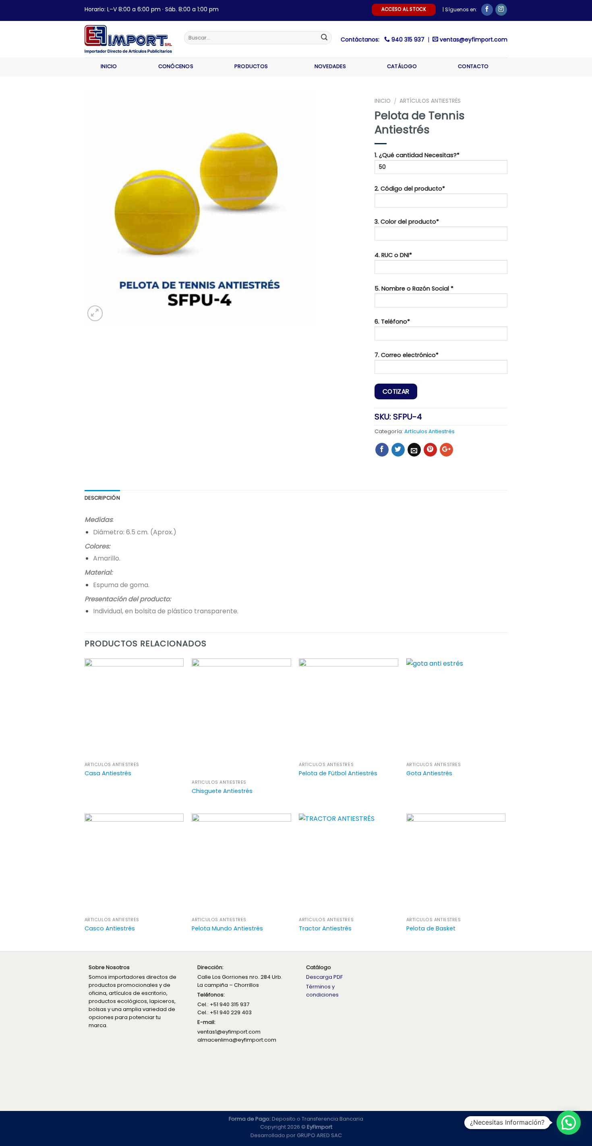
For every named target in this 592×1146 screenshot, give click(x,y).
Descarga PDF (324, 977)
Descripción (102, 497)
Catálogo (402, 66)
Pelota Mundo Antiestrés (227, 928)
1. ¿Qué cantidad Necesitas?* (417, 155)
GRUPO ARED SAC (319, 1135)
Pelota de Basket (430, 928)
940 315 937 (408, 39)
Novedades (330, 66)
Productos (251, 66)
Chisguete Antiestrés (222, 791)
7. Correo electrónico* (407, 355)
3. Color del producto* (407, 222)
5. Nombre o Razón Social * (414, 288)
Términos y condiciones (322, 991)
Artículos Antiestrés (430, 101)
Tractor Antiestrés (325, 928)
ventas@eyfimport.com (473, 39)
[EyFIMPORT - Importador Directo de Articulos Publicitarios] (128, 39)
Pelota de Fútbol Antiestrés (338, 773)
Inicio (109, 66)
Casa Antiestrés (108, 773)
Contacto (473, 66)
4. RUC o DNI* (393, 255)
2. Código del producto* (410, 189)
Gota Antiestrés (429, 773)
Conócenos (175, 66)
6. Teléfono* (392, 322)
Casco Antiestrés (110, 928)
